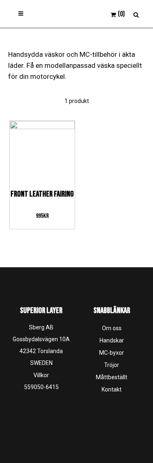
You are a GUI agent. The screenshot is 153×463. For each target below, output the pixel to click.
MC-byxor (111, 352)
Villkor (41, 375)
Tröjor (111, 365)
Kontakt (112, 389)
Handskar (112, 340)
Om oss (112, 328)
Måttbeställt (111, 377)
